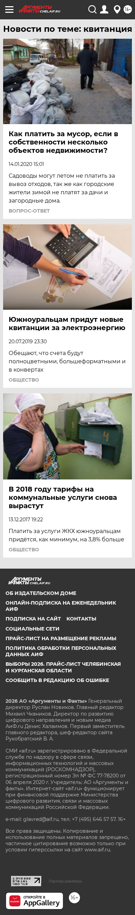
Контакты (81, 619)
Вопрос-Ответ (29, 210)
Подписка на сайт (33, 619)
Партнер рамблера (65, 881)
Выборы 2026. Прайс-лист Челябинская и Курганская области (63, 667)
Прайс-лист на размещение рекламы (61, 638)
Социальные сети (33, 629)
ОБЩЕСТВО (24, 379)
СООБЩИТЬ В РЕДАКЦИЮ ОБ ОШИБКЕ (57, 680)
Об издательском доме (41, 593)
